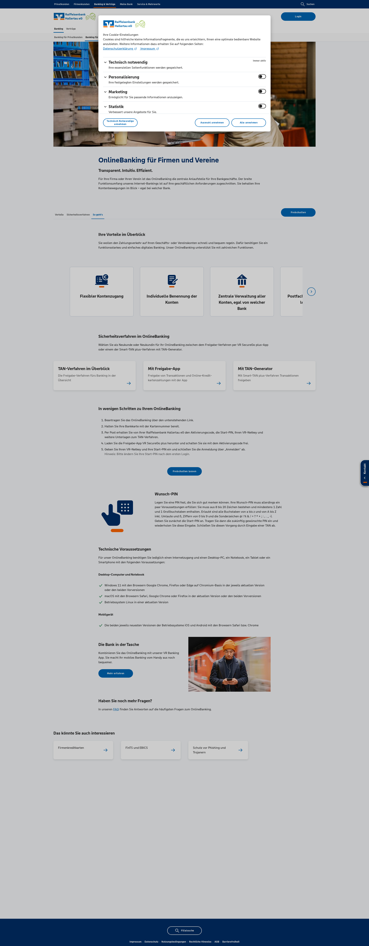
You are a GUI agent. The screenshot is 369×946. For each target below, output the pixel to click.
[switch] (262, 76)
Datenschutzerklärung (118, 48)
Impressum (148, 48)
